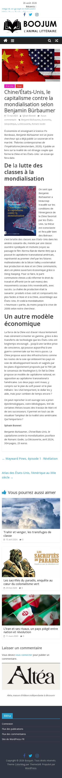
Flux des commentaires (14, 734)
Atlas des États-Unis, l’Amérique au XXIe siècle (29, 475)
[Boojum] (5, 40)
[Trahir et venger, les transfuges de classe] (31, 500)
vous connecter (23, 654)
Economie (46, 119)
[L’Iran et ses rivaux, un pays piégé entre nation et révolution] (31, 596)
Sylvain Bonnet (29, 115)
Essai (19, 86)
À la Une (9, 86)
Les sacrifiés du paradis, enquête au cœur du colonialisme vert (28, 582)
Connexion (7, 723)
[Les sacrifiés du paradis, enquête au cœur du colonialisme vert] (31, 548)
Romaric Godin (38, 124)
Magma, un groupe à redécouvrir (19, 10)
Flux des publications (12, 728)
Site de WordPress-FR (13, 739)
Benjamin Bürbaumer (31, 119)
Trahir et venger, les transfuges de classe (27, 534)
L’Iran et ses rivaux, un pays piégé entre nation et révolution (30, 630)
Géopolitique (10, 124)
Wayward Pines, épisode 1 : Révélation (30, 458)
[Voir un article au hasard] (56, 40)
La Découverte (24, 124)
